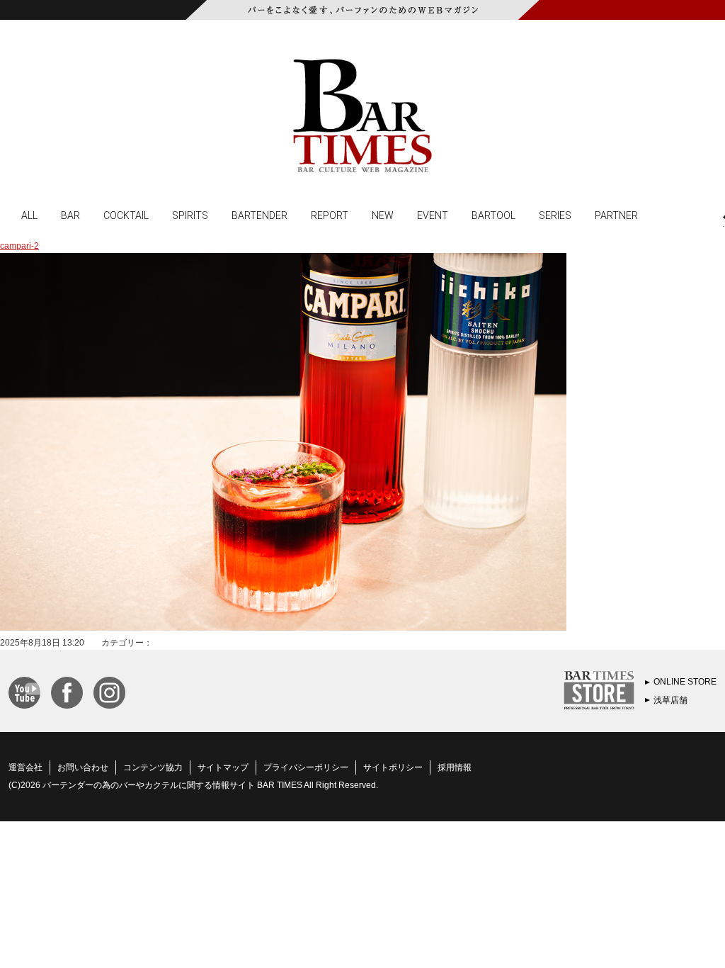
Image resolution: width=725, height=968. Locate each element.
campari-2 (19, 246)
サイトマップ (223, 767)
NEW (383, 215)
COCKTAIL (126, 215)
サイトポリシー (393, 767)
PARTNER (616, 215)
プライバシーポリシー (305, 767)
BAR (70, 215)
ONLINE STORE (685, 682)
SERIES (555, 215)
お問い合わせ (82, 767)
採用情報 (455, 767)
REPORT (329, 215)
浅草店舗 (670, 700)
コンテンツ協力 (153, 767)
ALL (29, 215)
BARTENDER (259, 215)
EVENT (432, 215)
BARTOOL (493, 215)
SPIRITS (190, 215)
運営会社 (25, 767)
